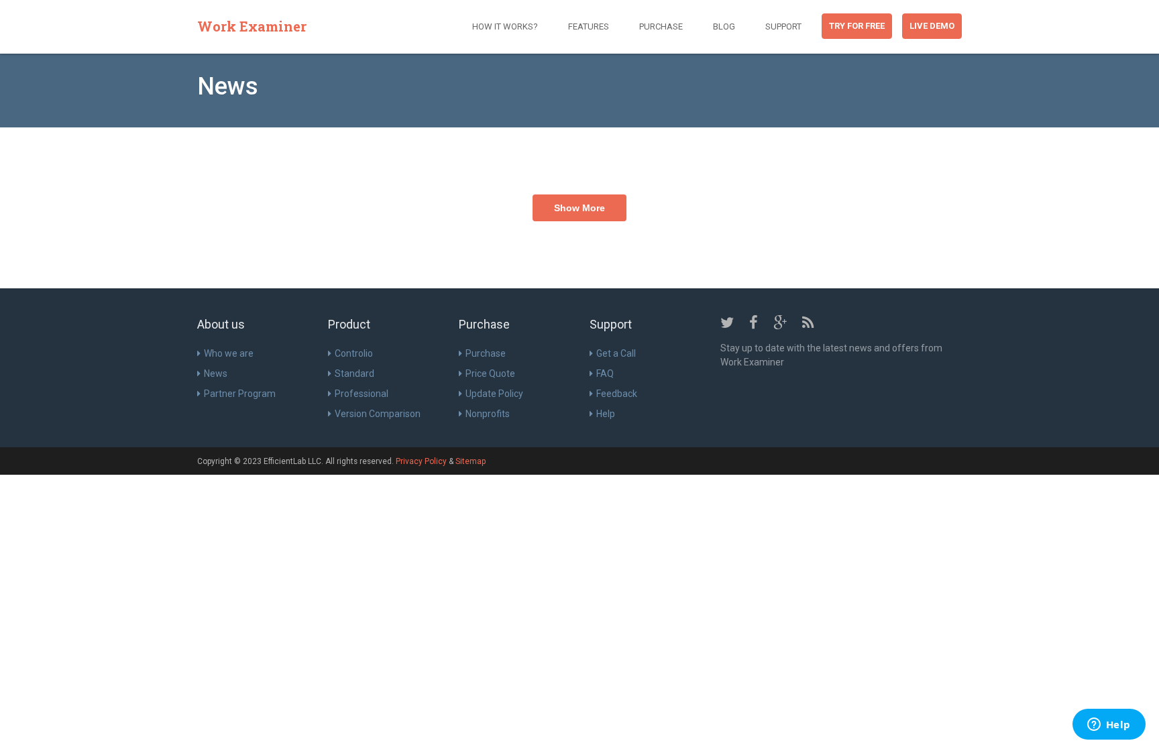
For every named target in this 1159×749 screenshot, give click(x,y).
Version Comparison (378, 413)
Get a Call (616, 353)
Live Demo (931, 26)
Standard (354, 373)
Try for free (857, 26)
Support (783, 26)
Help (605, 413)
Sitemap (470, 461)
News (215, 373)
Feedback (616, 393)
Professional (361, 393)
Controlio (354, 353)
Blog (724, 26)
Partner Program (240, 393)
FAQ (605, 373)
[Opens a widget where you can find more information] (1109, 725)
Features (588, 26)
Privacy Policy (421, 461)
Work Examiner (252, 26)
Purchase (661, 26)
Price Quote (490, 373)
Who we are (229, 353)
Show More (579, 208)
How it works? (505, 26)
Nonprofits (487, 413)
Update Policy (494, 393)
